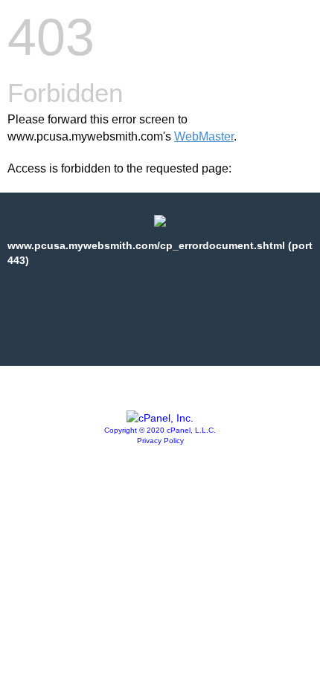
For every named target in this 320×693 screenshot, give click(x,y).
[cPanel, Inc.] (160, 418)
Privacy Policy (160, 440)
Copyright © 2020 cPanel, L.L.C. (160, 430)
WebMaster (204, 136)
